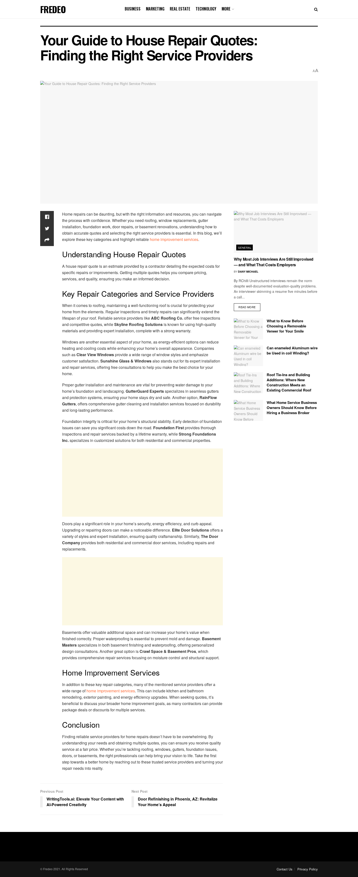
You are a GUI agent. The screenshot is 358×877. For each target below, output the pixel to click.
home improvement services (174, 239)
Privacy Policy (307, 869)
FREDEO (53, 9)
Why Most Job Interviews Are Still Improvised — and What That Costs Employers (273, 261)
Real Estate (180, 9)
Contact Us (284, 869)
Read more (247, 307)
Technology (206, 9)
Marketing (155, 9)
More (226, 9)
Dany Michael (248, 271)
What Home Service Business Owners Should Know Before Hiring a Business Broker (292, 407)
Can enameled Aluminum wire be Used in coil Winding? (292, 350)
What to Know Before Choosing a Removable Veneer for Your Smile (286, 326)
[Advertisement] (142, 482)
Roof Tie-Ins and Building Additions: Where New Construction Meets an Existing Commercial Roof (289, 382)
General (244, 247)
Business (133, 9)
